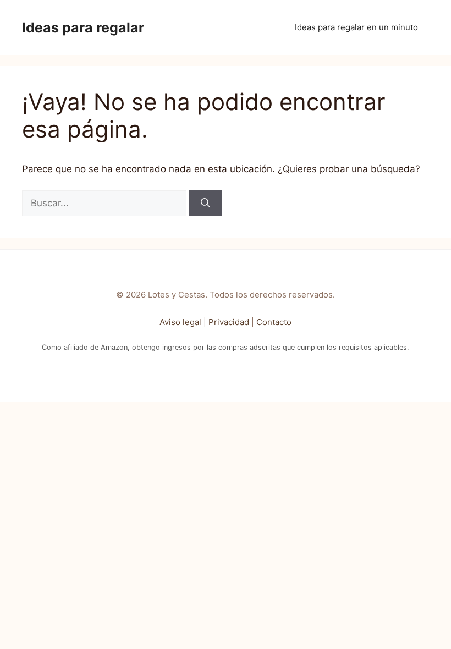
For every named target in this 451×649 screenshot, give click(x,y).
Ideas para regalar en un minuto (356, 27)
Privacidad (228, 322)
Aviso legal (180, 322)
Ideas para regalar (83, 27)
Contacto (274, 322)
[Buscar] (205, 203)
